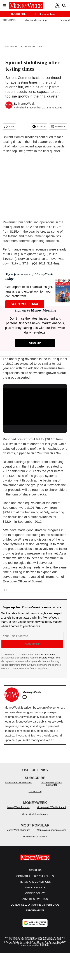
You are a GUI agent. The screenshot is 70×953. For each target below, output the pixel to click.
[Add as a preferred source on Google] (35, 923)
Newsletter (60, 126)
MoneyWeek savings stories (51, 830)
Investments (11, 46)
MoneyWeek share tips (18, 830)
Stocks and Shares (34, 46)
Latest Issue (35, 791)
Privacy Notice (46, 657)
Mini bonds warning (36, 20)
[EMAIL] (25, 697)
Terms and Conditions (35, 881)
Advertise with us (35, 899)
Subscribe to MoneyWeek (18, 782)
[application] (35, 406)
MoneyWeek (26, 104)
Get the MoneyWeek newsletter (51, 783)
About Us (35, 870)
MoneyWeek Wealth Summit (51, 807)
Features (57, 107)
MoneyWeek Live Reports (35, 814)
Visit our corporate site (49, 939)
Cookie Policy (35, 893)
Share (12, 126)
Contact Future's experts (35, 876)
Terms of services (43, 654)
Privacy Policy (35, 887)
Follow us (41, 126)
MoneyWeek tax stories (35, 836)
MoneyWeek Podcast (18, 807)
